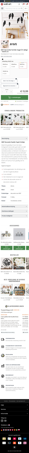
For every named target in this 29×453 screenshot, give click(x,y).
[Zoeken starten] (21, 8)
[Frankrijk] (4, 430)
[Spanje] (14, 430)
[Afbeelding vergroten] (25, 18)
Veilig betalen (10, 385)
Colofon (6, 401)
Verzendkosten (10, 338)
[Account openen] (19, 4)
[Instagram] (2, 421)
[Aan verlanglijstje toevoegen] (25, 14)
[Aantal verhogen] (11, 92)
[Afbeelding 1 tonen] (5, 44)
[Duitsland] (1, 430)
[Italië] (6, 430)
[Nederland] (8, 430)
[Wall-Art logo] (6, 4)
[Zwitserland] (12, 430)
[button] (14, 26)
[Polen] (19, 430)
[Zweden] (17, 430)
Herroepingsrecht (20, 401)
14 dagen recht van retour (14, 346)
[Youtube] (5, 421)
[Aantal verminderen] (2, 92)
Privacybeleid (12, 401)
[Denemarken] (10, 430)
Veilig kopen (9, 354)
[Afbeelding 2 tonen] (13, 44)
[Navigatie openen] (2, 8)
